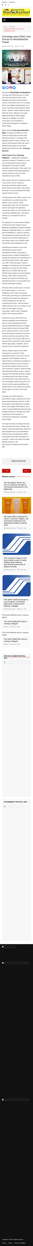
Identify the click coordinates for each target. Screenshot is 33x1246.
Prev (7, 471)
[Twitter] (7, 87)
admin (7, 626)
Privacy (4, 1243)
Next (25, 471)
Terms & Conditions (20, 1243)
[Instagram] (10, 87)
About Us (4, 2)
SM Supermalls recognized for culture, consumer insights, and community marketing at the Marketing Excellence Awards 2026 (16, 521)
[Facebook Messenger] (14, 87)
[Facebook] (3, 87)
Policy (10, 1243)
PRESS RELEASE (9, 46)
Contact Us (12, 2)
